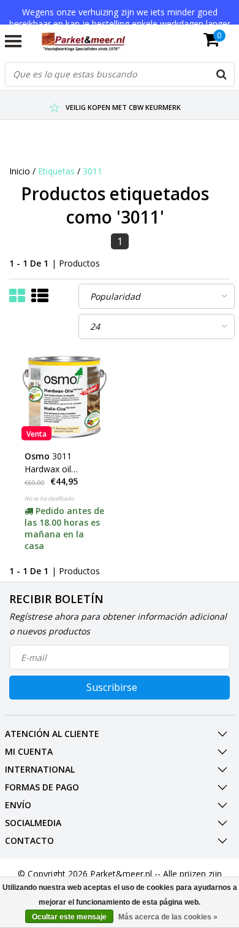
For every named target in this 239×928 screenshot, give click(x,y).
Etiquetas (56, 171)
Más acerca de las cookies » (168, 917)
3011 (92, 171)
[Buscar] (222, 74)
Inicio (19, 171)
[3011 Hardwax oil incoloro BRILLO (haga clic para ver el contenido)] (64, 397)
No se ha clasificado (49, 498)
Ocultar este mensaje (69, 917)
